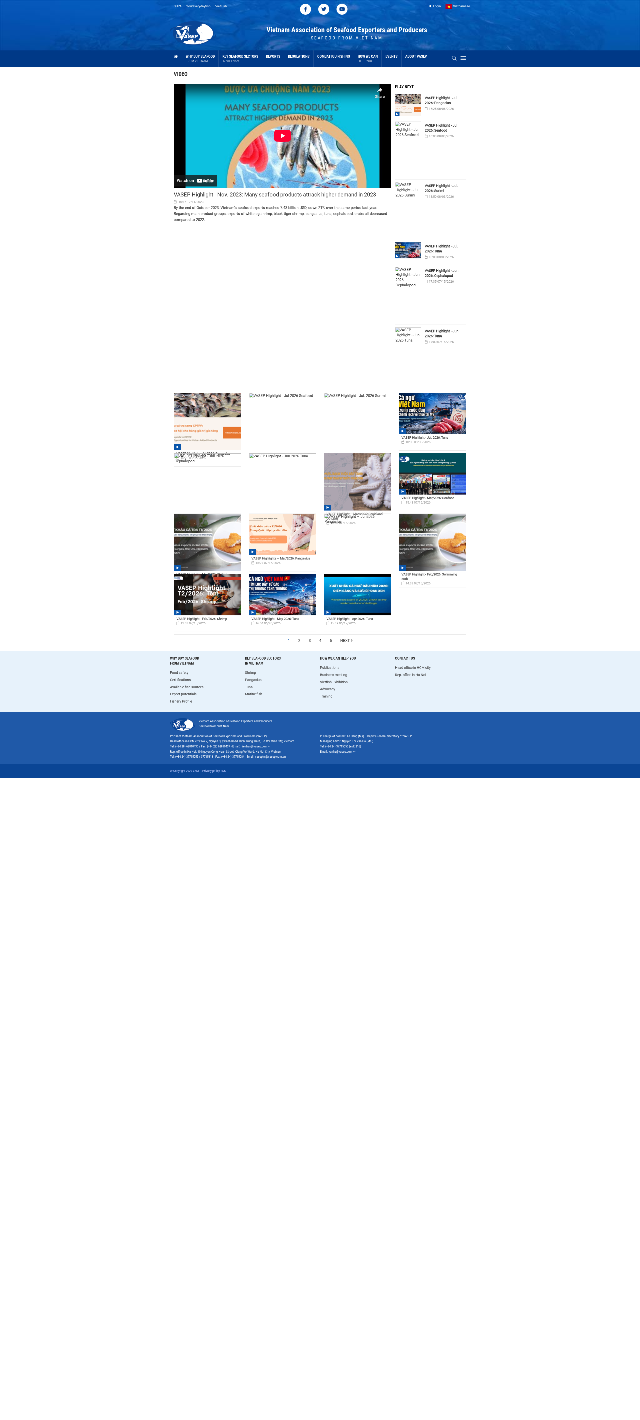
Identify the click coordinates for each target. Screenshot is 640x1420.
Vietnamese (461, 6)
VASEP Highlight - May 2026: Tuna (275, 619)
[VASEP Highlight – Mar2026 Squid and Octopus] (357, 482)
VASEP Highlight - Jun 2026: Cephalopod (441, 273)
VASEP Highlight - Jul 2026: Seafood (441, 127)
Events (392, 56)
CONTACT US (405, 658)
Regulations (299, 56)
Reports (273, 56)
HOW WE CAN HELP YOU (338, 658)
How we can (368, 58)
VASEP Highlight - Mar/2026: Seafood (428, 498)
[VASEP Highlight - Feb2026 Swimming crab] (432, 542)
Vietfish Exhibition (334, 682)
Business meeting (333, 675)
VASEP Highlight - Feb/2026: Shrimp (201, 619)
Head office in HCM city (413, 668)
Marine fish (253, 694)
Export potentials (183, 694)
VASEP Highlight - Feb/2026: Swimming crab (429, 576)
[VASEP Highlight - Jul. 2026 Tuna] (432, 413)
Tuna (249, 687)
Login (436, 6)
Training (326, 696)
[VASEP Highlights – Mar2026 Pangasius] (282, 534)
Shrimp (250, 673)
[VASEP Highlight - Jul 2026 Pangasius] (207, 421)
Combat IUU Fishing (333, 56)
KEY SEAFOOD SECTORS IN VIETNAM (263, 661)
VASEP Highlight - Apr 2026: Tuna (349, 619)
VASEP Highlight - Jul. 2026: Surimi (441, 188)
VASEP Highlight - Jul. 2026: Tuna (441, 248)
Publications (329, 668)
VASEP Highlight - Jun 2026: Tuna (441, 333)
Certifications (180, 680)
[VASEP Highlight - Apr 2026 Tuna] (357, 594)
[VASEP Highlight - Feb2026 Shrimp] (207, 594)
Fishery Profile (181, 701)
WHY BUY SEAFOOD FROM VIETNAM (184, 661)
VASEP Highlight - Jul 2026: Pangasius (441, 100)
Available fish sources (187, 687)
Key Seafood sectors (240, 58)
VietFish (221, 6)
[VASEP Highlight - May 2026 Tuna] (282, 594)
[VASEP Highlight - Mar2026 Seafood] (432, 474)
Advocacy (327, 689)
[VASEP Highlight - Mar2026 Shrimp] (207, 542)
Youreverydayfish (198, 6)
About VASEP (416, 56)
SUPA (178, 6)
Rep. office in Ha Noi (410, 675)
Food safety (179, 673)
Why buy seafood (200, 58)
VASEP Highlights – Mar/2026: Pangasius (281, 558)
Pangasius (253, 680)
